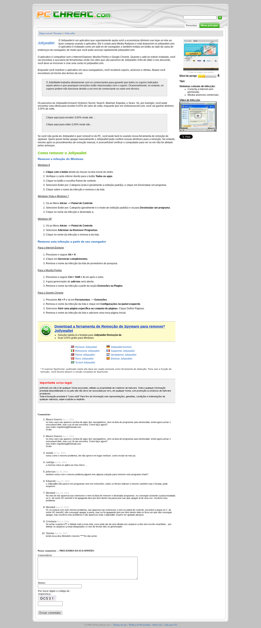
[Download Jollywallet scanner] (46, 330)
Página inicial (45, 33)
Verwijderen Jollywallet (123, 354)
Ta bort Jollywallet (85, 362)
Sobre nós (157, 625)
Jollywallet (70, 33)
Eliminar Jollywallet (121, 358)
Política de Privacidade (139, 625)
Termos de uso (120, 625)
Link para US (170, 625)
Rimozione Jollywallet (87, 351)
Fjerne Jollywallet (85, 354)
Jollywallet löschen (121, 347)
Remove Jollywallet (86, 347)
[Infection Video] (198, 116)
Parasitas (191, 25)
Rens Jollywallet (84, 358)
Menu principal (209, 25)
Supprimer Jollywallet (123, 351)
